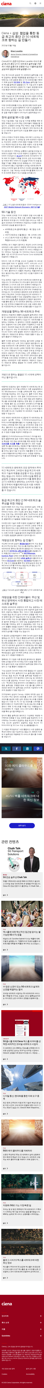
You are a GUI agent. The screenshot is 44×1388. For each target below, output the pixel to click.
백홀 (17, 444)
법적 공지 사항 (31, 1369)
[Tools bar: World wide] (35, 3)
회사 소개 (5, 1322)
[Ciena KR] (7, 1303)
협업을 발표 (24, 544)
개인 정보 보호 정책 (8, 1369)
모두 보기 (22, 825)
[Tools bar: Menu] (40, 3)
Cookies (4, 1374)
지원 (3, 1329)
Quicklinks (6, 1336)
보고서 (19, 156)
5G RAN (17, 82)
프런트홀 (5, 444)
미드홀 (12, 444)
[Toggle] (40, 1316)
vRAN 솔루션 (26, 558)
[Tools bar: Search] (30, 3)
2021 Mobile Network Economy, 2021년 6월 (22, 207)
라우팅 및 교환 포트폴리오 (20, 551)
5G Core (26, 82)
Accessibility (30, 1374)
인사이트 (5, 1316)
